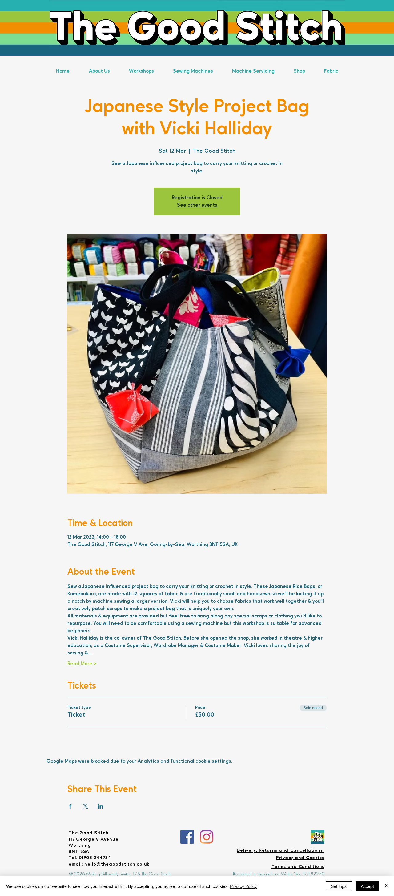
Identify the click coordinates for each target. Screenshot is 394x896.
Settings (339, 886)
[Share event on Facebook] (70, 806)
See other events (197, 205)
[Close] (386, 886)
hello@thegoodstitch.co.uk (116, 864)
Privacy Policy (243, 886)
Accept (367, 886)
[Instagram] (206, 837)
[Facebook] (187, 837)
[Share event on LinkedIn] (100, 806)
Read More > (81, 663)
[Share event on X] (85, 806)
